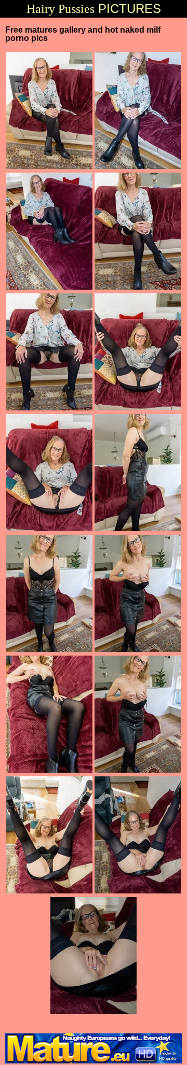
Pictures (93, 9)
